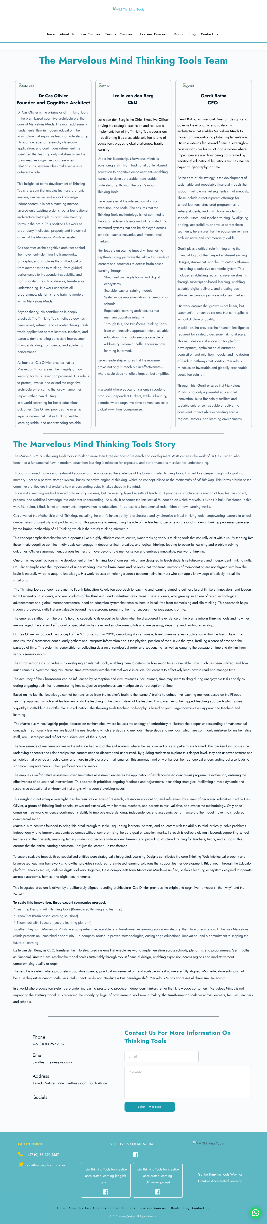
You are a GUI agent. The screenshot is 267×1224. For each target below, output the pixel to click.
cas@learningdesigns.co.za (46, 1165)
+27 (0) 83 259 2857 (43, 1154)
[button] (256, 1213)
